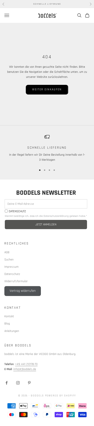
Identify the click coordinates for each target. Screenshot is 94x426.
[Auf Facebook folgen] (6, 383)
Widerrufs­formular (16, 281)
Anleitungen (11, 331)
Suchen (9, 260)
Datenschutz (12, 274)
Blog (7, 324)
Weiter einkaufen (47, 89)
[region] (47, 148)
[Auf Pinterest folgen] (29, 383)
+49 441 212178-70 (26, 364)
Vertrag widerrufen (23, 291)
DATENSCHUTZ (17, 211)
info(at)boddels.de (24, 369)
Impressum (11, 267)
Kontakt (9, 316)
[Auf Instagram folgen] (18, 383)
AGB (6, 252)
